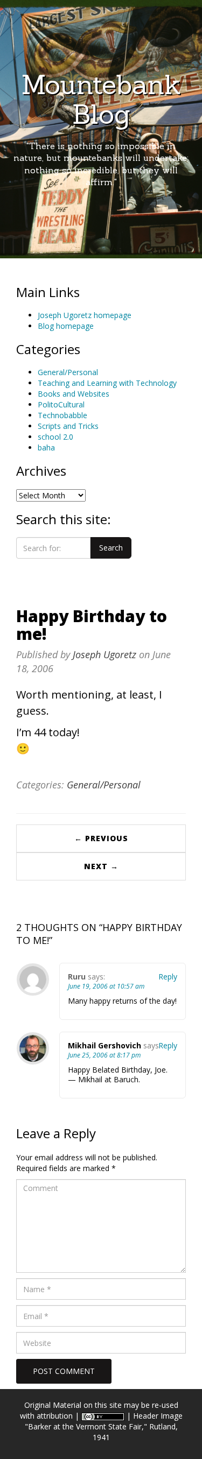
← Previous (101, 838)
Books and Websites (73, 394)
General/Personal (68, 372)
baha (46, 447)
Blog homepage (66, 326)
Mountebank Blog (101, 99)
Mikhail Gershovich (104, 1045)
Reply (167, 976)
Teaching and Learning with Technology (107, 383)
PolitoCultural (61, 404)
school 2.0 (55, 437)
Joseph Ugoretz (104, 654)
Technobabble (62, 415)
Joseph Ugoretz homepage (84, 315)
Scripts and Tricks (68, 426)
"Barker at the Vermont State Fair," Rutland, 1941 (101, 1431)
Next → (101, 866)
